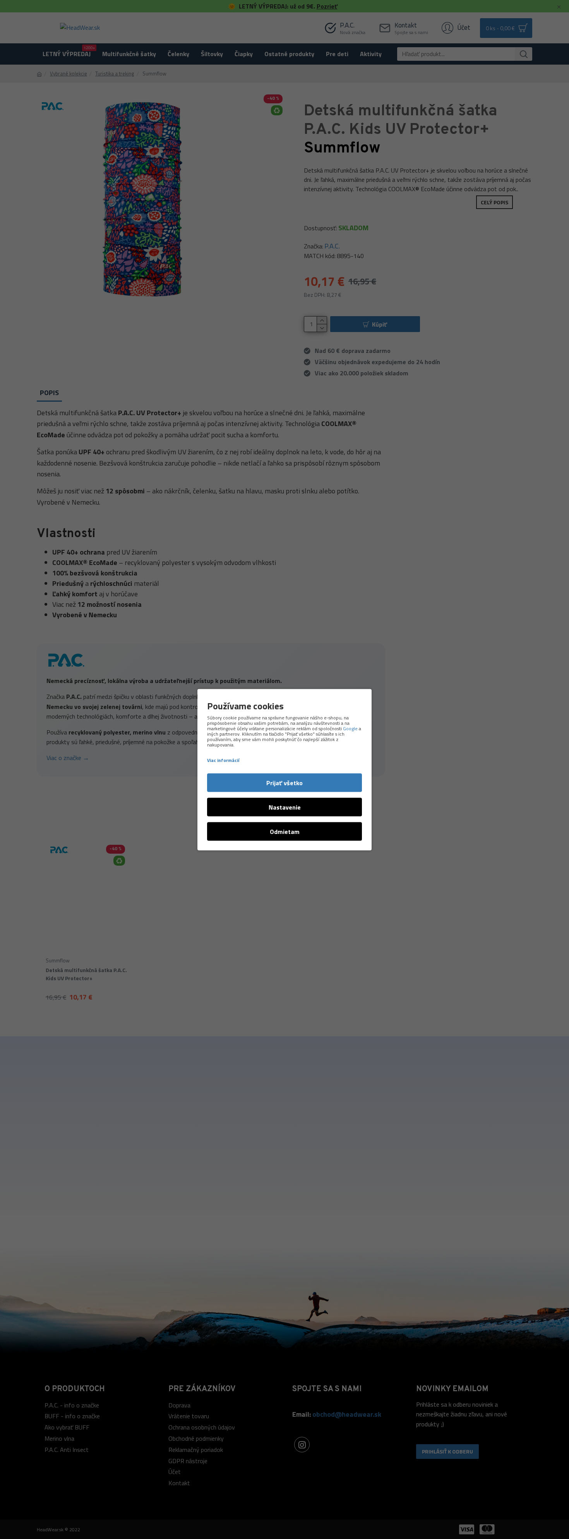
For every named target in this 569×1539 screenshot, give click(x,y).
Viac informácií (223, 760)
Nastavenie (285, 806)
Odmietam (285, 831)
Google (350, 728)
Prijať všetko (284, 782)
